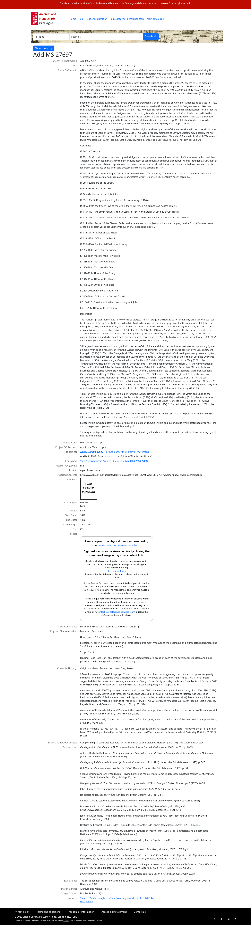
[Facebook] (221, 919)
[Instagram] (228, 919)
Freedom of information (81, 911)
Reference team (136, 18)
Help (81, 18)
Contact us (140, 911)
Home (72, 18)
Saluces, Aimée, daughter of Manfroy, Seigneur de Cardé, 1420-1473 (117, 898)
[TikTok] (235, 919)
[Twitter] (215, 919)
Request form (117, 18)
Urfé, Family (86, 901)
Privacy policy (22, 911)
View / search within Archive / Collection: (114, 461)
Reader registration (96, 18)
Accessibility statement (114, 911)
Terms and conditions (48, 911)
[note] (149, 489)
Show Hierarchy (43, 48)
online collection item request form (118, 545)
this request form (116, 570)
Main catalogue (155, 18)
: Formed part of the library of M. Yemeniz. (115, 451)
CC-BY (66, 920)
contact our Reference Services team (116, 611)
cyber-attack (183, 3)
